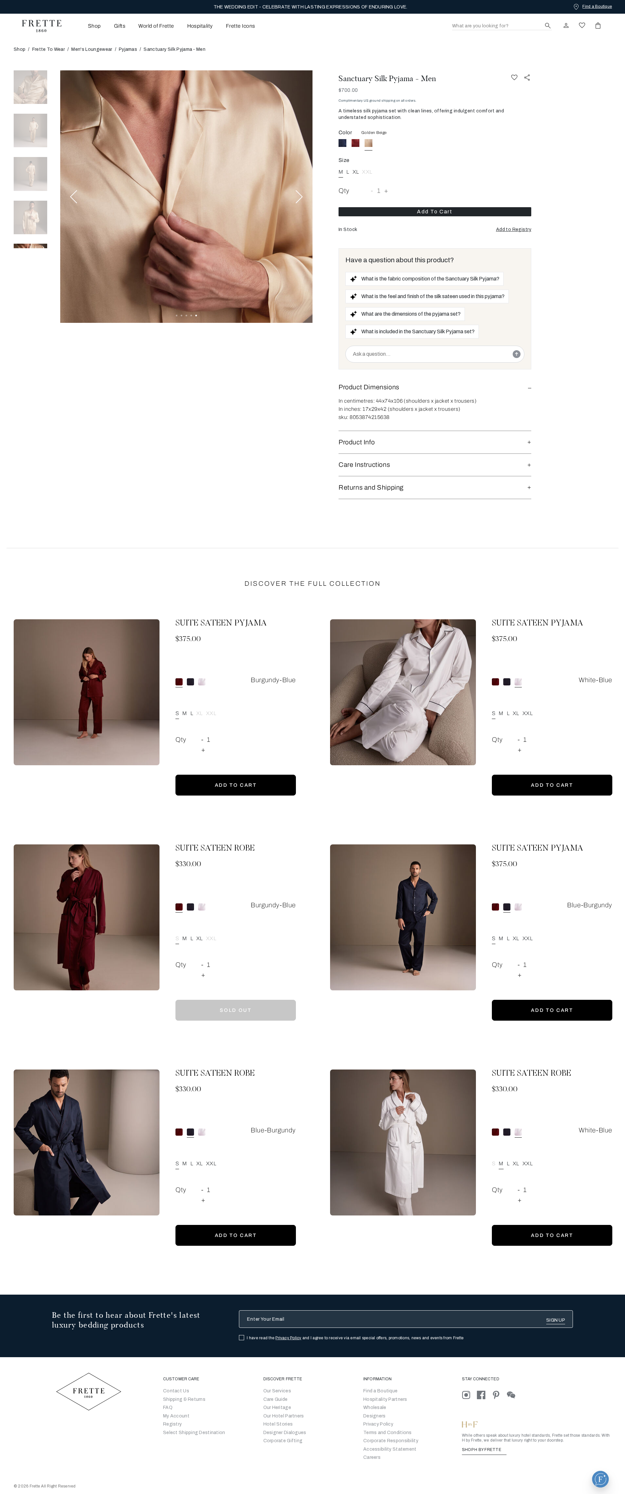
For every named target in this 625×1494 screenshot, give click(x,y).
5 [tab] (196, 315)
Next (299, 196)
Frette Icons (240, 26)
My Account (176, 1416)
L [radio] (347, 172)
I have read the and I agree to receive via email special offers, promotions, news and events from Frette (355, 1338)
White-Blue (595, 679)
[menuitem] (85, 26)
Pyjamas (128, 49)
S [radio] (493, 1163)
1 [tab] (176, 315)
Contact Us (176, 1390)
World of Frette (156, 26)
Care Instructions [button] (364, 464)
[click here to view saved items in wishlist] (582, 25)
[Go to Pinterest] (499, 1394)
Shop (19, 49)
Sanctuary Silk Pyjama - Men (387, 78)
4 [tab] (191, 315)
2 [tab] (181, 315)
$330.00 (188, 864)
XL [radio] (356, 172)
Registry (172, 1424)
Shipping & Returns (184, 1399)
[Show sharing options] (527, 77)
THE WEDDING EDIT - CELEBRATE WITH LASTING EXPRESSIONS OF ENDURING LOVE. (311, 7)
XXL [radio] (367, 172)
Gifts (119, 26)
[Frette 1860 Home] (38, 26)
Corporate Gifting (283, 1440)
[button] (513, 230)
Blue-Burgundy (589, 905)
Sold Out (235, 1010)
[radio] (342, 143)
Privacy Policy (288, 1338)
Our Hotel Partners (283, 1416)
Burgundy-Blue (273, 679)
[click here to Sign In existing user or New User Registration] (566, 25)
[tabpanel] (186, 196)
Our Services (277, 1390)
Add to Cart (434, 211)
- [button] (372, 190)
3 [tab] (186, 315)
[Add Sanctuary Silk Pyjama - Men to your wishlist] (514, 77)
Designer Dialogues (284, 1432)
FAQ (168, 1407)
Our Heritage (277, 1407)
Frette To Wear (48, 49)
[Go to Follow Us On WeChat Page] (514, 1394)
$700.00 (348, 90)
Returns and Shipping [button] (371, 487)
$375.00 (188, 639)
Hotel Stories (278, 1424)
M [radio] (184, 713)
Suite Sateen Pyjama (221, 623)
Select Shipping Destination (194, 1432)
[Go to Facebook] (484, 1394)
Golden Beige (374, 132)
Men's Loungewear (91, 49)
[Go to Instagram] (469, 1394)
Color (345, 132)
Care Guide (275, 1399)
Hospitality (200, 26)
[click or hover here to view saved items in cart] (598, 25)
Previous (73, 196)
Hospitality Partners (385, 1399)
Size (344, 160)
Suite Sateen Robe (215, 848)
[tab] (30, 87)
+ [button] (386, 190)
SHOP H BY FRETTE (482, 1449)
